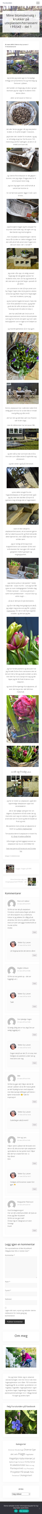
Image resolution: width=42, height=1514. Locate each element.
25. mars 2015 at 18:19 (23, 904)
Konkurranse (30, 1462)
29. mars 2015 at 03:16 (23, 1205)
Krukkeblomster (15, 856)
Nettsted (8, 1299)
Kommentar (10, 1255)
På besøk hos (27, 1471)
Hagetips (14, 1458)
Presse (25, 1468)
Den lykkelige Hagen (24, 1019)
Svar (34, 932)
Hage (21, 1454)
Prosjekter (15, 1471)
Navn (7, 1282)
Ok (16, 1511)
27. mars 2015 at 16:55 (24, 1048)
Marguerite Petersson (25, 1202)
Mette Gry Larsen (24, 942)
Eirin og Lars (21, 1137)
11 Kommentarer (10, 47)
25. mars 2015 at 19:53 (23, 1078)
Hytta (21, 1458)
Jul (34, 1458)
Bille (18, 1076)
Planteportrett (16, 1468)
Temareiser (15, 1475)
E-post (8, 1290)
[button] (38, 2)
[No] (39, 1509)
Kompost (21, 1462)
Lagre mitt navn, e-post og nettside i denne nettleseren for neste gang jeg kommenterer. (20, 1313)
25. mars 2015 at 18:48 (23, 971)
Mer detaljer (24, 1511)
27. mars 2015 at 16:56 (24, 1115)
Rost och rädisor (23, 901)
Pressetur (30, 1468)
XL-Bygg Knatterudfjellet (21, 836)
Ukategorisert (26, 1475)
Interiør (28, 1458)
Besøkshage (19, 1450)
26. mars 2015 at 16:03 (23, 1140)
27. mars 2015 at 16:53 (24, 945)
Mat (27, 1465)
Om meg (31, 1465)
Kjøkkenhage (13, 1462)
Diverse (27, 1449)
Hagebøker (29, 1454)
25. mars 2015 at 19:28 (23, 1022)
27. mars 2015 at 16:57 (24, 1176)
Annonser (11, 1450)
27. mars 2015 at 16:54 (24, 996)
